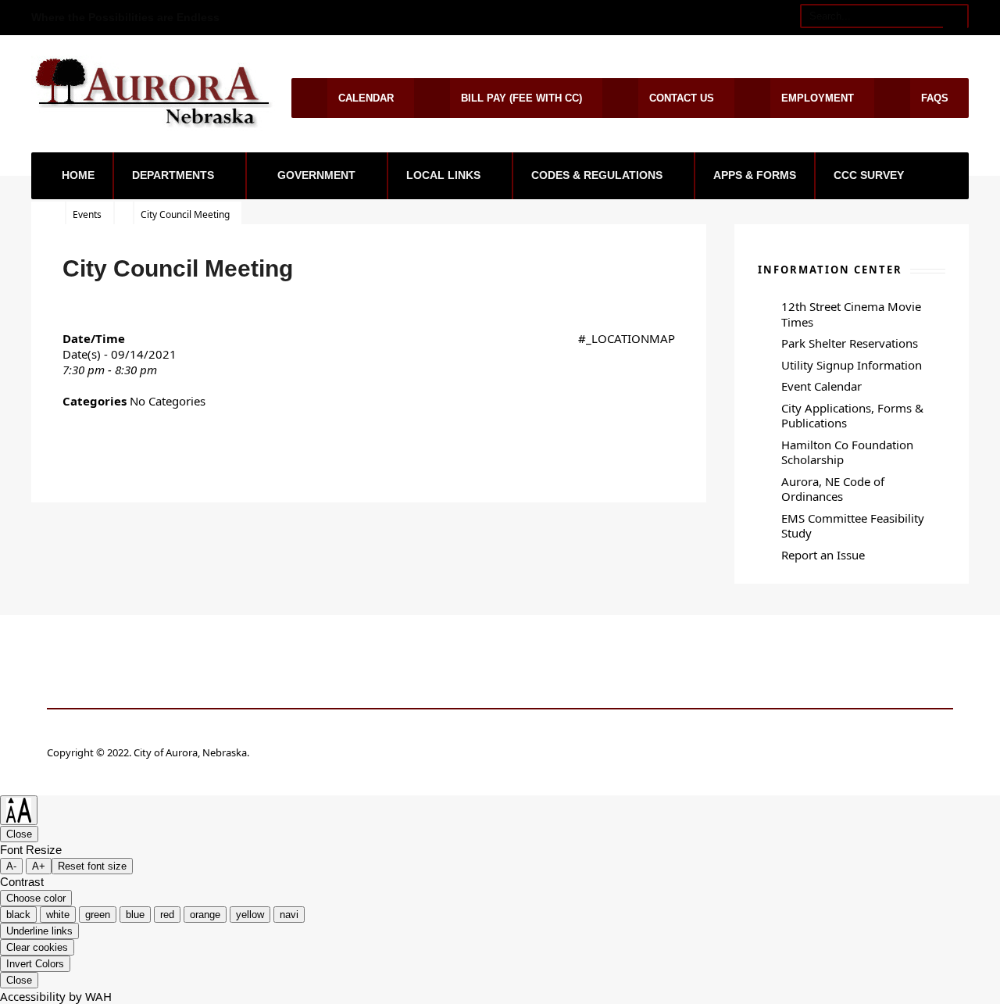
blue (135, 914)
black (18, 914)
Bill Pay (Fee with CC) (521, 98)
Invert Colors (35, 964)
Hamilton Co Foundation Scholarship (847, 452)
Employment (817, 98)
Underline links (39, 931)
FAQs (934, 98)
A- (11, 866)
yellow (250, 914)
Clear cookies (37, 947)
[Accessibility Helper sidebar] (19, 810)
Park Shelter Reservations (849, 343)
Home (78, 175)
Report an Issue (823, 555)
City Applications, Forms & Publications (852, 415)
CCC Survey (869, 175)
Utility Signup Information (851, 365)
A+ (38, 866)
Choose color (36, 898)
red (167, 914)
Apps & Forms (754, 175)
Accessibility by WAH (56, 996)
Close (19, 834)
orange (205, 914)
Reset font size (92, 866)
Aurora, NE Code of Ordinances (832, 489)
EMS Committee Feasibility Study (852, 525)
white (58, 914)
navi (289, 914)
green (97, 914)
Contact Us (681, 98)
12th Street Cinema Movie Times (851, 314)
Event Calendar (821, 386)
